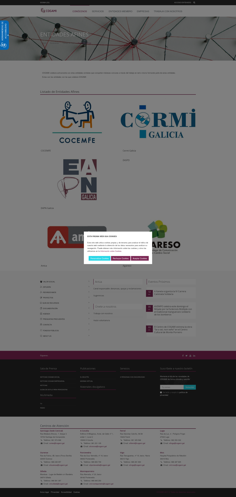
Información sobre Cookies (110, 251)
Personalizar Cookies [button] (99, 258)
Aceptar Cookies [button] (140, 258)
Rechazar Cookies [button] (121, 258)
